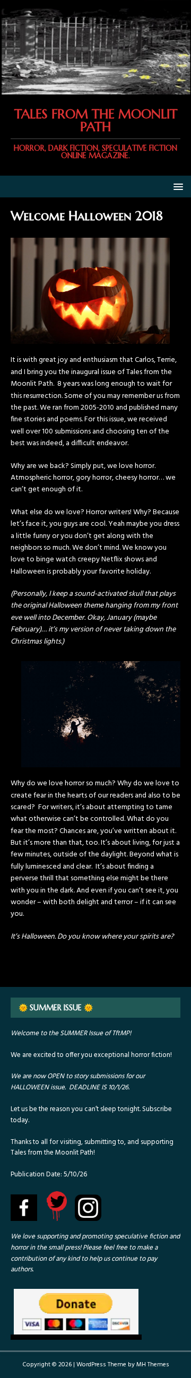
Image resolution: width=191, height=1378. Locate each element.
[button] (176, 186)
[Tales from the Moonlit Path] (95, 88)
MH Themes (152, 1364)
